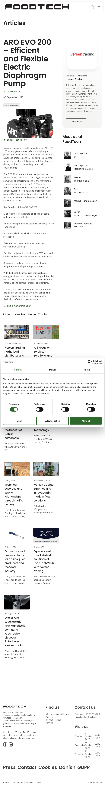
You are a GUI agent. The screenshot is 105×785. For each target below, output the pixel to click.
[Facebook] (5, 746)
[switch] (39, 409)
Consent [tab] (18, 369)
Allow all (86, 421)
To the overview (13, 91)
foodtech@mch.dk (88, 717)
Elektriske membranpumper (17, 306)
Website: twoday (95, 782)
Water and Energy (11, 105)
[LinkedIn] (11, 746)
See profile (76, 121)
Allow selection (52, 421)
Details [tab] (52, 369)
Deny (19, 421)
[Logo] (37, 7)
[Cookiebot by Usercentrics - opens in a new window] (90, 362)
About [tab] (87, 369)
